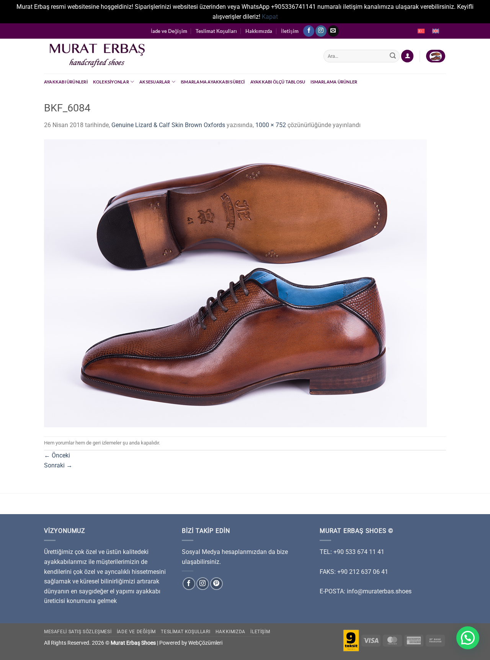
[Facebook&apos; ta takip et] (308, 31)
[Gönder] (392, 56)
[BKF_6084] (235, 282)
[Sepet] (435, 56)
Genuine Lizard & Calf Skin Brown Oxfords (168, 125)
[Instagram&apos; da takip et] (321, 31)
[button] (467, 637)
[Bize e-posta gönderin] (333, 31)
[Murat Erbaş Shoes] (178, 56)
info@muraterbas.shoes (379, 591)
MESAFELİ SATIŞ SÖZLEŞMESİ (77, 631)
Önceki (57, 455)
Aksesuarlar (154, 81)
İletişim (290, 31)
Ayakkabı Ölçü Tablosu (277, 81)
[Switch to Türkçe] (421, 31)
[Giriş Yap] (407, 56)
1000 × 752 (270, 125)
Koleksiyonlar (111, 81)
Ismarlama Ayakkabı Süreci (213, 81)
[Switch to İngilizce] (435, 31)
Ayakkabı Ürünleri (66, 81)
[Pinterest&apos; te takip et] (216, 583)
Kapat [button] (270, 16)
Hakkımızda (258, 31)
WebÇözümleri (205, 643)
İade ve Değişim (169, 31)
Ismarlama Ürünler (333, 81)
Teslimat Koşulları (216, 31)
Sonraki (58, 465)
